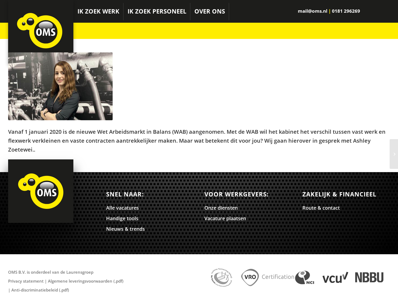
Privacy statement (26, 281)
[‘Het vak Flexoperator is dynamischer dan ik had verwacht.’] (394, 154)
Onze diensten (221, 208)
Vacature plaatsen (225, 218)
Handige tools (122, 218)
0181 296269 (346, 11)
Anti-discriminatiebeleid (34, 290)
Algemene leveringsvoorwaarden (80, 281)
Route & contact (321, 208)
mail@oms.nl (312, 11)
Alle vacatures (122, 208)
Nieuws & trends (125, 229)
